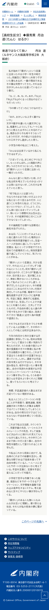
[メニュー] (45, 3)
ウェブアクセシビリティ (19, 548)
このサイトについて (17, 539)
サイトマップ (14, 552)
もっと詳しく (29, 15)
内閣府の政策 (23, 12)
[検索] (38, 3)
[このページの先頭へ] (44, 595)
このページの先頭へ (33, 521)
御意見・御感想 (15, 556)
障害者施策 (14, 15)
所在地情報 (13, 543)
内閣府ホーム (7, 12)
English (30, 4)
